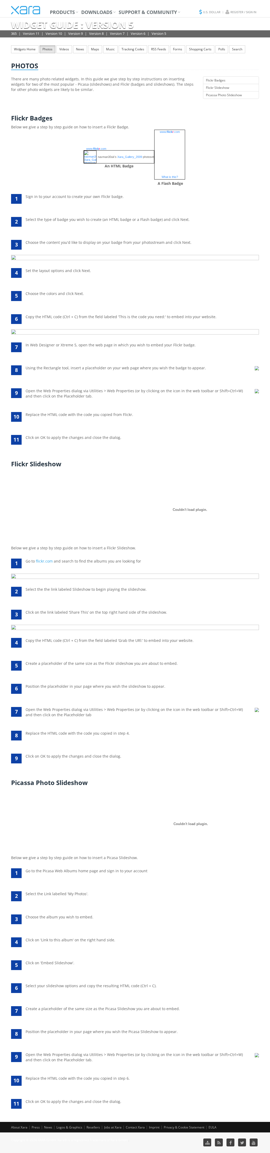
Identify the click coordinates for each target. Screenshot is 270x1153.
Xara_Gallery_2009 (129, 156)
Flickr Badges (215, 80)
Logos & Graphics (69, 1127)
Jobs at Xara (113, 1127)
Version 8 (96, 33)
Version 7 (117, 33)
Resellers (93, 1127)
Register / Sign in (243, 12)
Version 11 (31, 33)
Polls (221, 49)
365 (14, 33)
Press (36, 1127)
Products (62, 12)
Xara (25, 10)
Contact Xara (135, 1127)
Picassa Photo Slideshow (224, 95)
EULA (212, 1127)
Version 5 (159, 33)
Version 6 (138, 33)
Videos (64, 49)
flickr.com (44, 561)
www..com (96, 148)
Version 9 (75, 33)
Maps (95, 49)
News (80, 49)
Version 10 (54, 33)
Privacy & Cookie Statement (184, 1127)
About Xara (19, 1127)
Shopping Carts (200, 49)
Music (110, 49)
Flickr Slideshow (217, 87)
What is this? (170, 176)
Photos (47, 49)
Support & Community (148, 12)
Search (237, 49)
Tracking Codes (133, 49)
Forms (177, 49)
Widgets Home (25, 49)
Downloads (96, 12)
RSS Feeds (158, 49)
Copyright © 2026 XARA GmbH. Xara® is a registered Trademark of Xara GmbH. (69, 1140)
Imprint (154, 1127)
